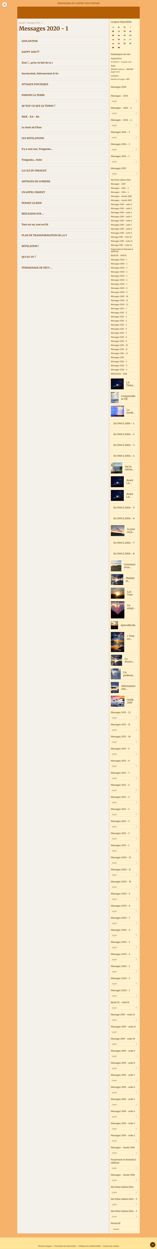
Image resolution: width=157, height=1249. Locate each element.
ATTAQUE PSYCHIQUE (35, 84)
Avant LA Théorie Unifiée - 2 (130, 495)
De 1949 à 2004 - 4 (124, 455)
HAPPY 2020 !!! (30, 51)
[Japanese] (130, 27)
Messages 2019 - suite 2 (121, 204)
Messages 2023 (117, 357)
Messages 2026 (47, 10)
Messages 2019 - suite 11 (121, 241)
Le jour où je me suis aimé (131, 530)
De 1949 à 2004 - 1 (123, 423)
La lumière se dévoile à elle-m (131, 411)
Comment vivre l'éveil (129, 566)
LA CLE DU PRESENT (34, 170)
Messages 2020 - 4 (119, 272)
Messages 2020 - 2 (119, 264)
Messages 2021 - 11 (119, 349)
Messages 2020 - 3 (119, 268)
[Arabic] (113, 31)
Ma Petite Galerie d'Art (121, 180)
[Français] (113, 27)
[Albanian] (119, 47)
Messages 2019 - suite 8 (121, 229)
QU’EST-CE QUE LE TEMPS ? (38, 105)
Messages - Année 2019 (121, 200)
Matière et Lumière (130, 579)
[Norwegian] (119, 39)
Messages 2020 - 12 (119, 304)
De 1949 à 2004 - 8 (123, 553)
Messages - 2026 (63, 10)
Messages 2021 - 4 (119, 321)
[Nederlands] (130, 31)
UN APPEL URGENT (33, 192)
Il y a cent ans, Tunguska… (37, 149)
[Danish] (119, 43)
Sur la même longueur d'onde (130, 468)
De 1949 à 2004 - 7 (123, 542)
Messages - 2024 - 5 (120, 188)
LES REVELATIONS (33, 138)
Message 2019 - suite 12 (121, 245)
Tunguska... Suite (32, 159)
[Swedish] (124, 35)
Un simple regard (131, 607)
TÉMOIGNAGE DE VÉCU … (37, 267)
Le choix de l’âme (32, 127)
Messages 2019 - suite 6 (121, 221)
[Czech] (124, 43)
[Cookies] (4, 4)
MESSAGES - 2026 (81, 10)
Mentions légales (45, 1246)
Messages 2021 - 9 (119, 341)
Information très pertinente (128, 687)
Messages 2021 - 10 (119, 345)
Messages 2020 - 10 (119, 296)
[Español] (124, 27)
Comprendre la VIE (128, 397)
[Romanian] (130, 35)
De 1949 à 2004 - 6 (124, 518)
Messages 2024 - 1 (119, 361)
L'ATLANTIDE (30, 41)
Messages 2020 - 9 (119, 292)
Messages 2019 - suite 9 (121, 233)
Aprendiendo (128, 625)
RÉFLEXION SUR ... (33, 213)
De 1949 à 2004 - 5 (123, 507)
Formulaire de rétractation (65, 1246)
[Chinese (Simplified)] (113, 47)
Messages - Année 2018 (121, 196)
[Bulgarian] (113, 43)
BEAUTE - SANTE (119, 255)
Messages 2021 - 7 (119, 333)
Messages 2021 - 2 (119, 313)
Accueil (27, 10)
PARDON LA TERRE (33, 95)
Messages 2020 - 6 (119, 280)
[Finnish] (130, 39)
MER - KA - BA (30, 116)
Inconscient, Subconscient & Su (40, 73)
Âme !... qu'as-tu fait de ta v (37, 62)
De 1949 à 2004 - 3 (123, 445)
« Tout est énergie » (131, 637)
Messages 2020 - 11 (119, 300)
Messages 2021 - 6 (119, 329)
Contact (35, 10)
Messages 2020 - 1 (119, 260)
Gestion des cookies (111, 1246)
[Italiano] (119, 31)
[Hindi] (124, 39)
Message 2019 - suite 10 (121, 237)
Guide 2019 (130, 701)
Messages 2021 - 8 (119, 337)
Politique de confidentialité (89, 1246)
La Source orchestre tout (130, 660)
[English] (119, 27)
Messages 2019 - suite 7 (121, 225)
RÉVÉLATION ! (30, 246)
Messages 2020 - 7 (119, 284)
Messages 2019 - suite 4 (121, 212)
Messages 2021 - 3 (119, 317)
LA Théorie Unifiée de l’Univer (130, 384)
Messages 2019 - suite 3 (121, 208)
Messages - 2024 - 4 (120, 192)
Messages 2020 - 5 (119, 276)
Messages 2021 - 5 (119, 325)
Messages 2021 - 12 (119, 353)
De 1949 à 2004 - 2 (123, 434)
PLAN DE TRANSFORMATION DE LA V (44, 235)
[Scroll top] (152, 1244)
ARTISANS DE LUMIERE (36, 181)
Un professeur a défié (129, 674)
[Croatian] (130, 43)
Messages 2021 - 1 (119, 308)
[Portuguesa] (113, 35)
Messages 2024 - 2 (119, 365)
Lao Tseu (130, 593)
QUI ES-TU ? (29, 257)
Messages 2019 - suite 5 (121, 217)
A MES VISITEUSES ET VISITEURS (74, 15)
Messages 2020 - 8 (119, 288)
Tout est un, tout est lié (35, 224)
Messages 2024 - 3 (119, 370)
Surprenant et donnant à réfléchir (122, 250)
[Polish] (113, 39)
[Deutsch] (124, 31)
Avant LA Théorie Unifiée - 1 (130, 482)
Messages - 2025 (118, 184)
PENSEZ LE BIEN (32, 203)
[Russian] (119, 35)
